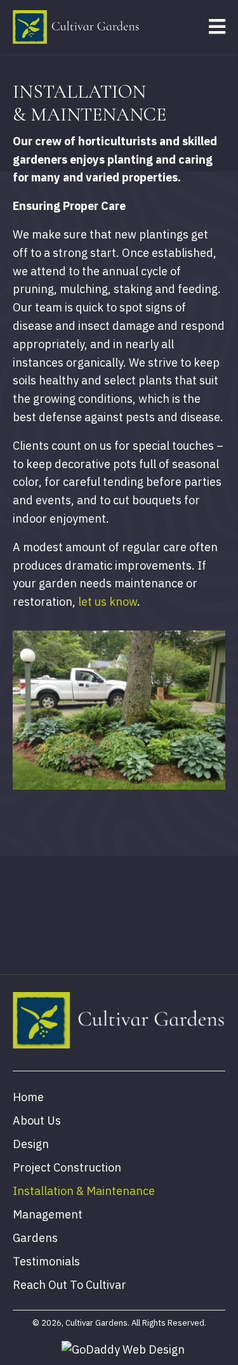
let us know (107, 601)
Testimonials (46, 1261)
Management (48, 1214)
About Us (37, 1120)
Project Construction (67, 1167)
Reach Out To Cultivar (69, 1284)
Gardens (35, 1238)
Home (28, 1097)
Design (31, 1144)
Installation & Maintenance (84, 1191)
